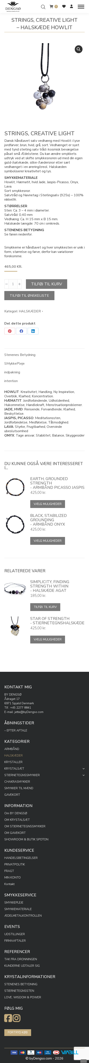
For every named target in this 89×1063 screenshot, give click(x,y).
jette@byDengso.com (28, 712)
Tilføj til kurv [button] (45, 607)
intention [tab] (11, 381)
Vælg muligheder (48, 504)
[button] (79, 49)
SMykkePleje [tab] (14, 363)
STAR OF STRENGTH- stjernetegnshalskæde (57, 620)
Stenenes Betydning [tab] (19, 354)
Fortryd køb (18, 1032)
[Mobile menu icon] (81, 7)
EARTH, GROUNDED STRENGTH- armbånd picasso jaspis (57, 483)
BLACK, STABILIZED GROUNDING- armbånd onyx (48, 519)
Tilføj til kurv (46, 284)
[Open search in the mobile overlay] (43, 6)
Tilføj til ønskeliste (29, 295)
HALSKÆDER (30, 311)
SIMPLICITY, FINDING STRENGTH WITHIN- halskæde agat (49, 586)
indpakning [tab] (12, 372)
